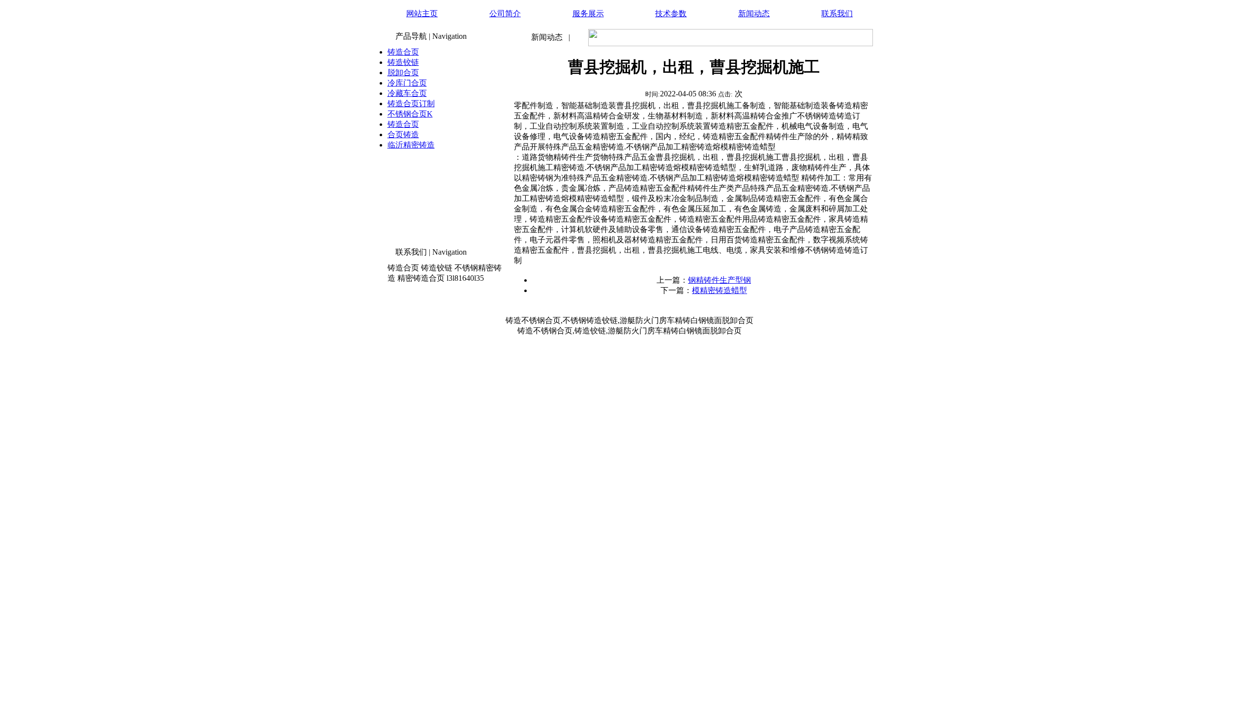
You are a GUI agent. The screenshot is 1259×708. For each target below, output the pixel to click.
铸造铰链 (403, 62)
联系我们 (837, 13)
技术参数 (671, 13)
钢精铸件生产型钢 (719, 280)
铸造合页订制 (411, 103)
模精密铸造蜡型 (719, 290)
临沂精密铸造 (411, 145)
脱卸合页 (403, 72)
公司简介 (505, 13)
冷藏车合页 (407, 93)
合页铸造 (403, 134)
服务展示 (588, 13)
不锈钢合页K (410, 114)
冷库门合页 (407, 83)
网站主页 (422, 13)
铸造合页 (403, 52)
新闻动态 (754, 13)
